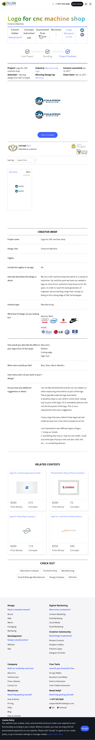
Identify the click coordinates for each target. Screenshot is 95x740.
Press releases (14, 681)
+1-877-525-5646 (62, 4)
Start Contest (77, 4)
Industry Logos (55, 649)
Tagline (11, 258)
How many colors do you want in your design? (24, 376)
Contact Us (12, 685)
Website (11, 644)
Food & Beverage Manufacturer (31, 577)
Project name (13, 239)
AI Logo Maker (55, 673)
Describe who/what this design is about (22, 278)
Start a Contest (47, 135)
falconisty (39, 78)
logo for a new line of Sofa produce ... (67, 516)
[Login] (85, 4)
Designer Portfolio (57, 653)
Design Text (13, 248)
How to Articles (14, 716)
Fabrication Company (29, 570)
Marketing (12, 631)
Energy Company (56, 577)
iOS (52, 707)
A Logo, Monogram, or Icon (69, 33)
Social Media (54, 622)
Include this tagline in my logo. (21, 267)
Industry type (13, 304)
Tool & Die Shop (50, 570)
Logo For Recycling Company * (22, 516)
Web (9, 618)
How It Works (13, 699)
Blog (9, 712)
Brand (10, 614)
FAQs (10, 707)
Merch (10, 622)
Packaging (12, 627)
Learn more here (55, 734)
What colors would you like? (20, 365)
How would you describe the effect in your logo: (24, 347)
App (9, 649)
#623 (29, 145)
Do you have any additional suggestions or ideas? (19, 390)
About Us (12, 673)
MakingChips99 (15, 37)
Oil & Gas (73, 577)
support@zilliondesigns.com (61, 703)
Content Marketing (57, 614)
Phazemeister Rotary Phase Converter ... (68, 473)
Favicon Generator (57, 681)
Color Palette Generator (59, 685)
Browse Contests (56, 640)
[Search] (53, 4)
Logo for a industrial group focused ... (25, 473)
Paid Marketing (55, 618)
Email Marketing (56, 627)
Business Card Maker (58, 677)
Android (63, 707)
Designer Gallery (56, 644)
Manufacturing (67, 570)
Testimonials (13, 677)
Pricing (11, 703)
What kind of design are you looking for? (23, 316)
